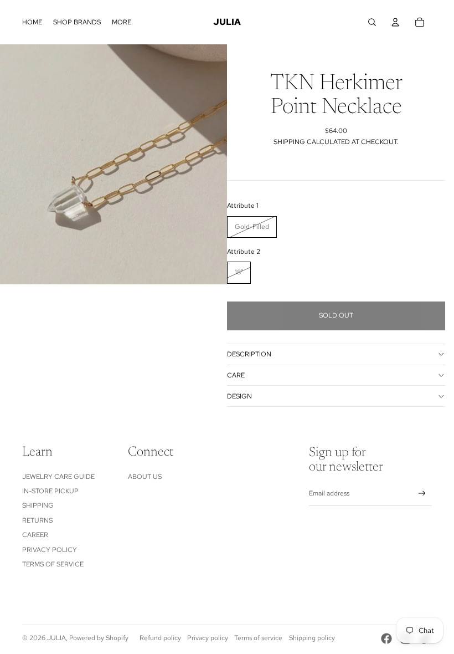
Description (249, 354)
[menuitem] (32, 22)
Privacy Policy (49, 549)
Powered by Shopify (98, 637)
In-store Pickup (50, 491)
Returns (37, 520)
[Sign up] (422, 493)
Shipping (38, 505)
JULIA (56, 637)
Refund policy (160, 637)
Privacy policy (207, 637)
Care (236, 375)
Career (35, 534)
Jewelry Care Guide (58, 476)
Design (239, 396)
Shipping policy (312, 637)
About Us (145, 476)
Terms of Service (53, 564)
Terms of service (258, 637)
